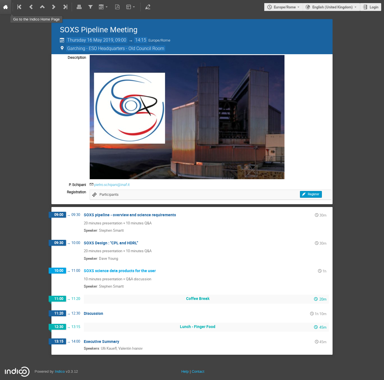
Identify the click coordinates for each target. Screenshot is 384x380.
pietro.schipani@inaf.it (112, 185)
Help (185, 371)
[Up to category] (42, 7)
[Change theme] (131, 7)
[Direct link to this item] (180, 215)
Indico (60, 371)
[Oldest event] (20, 7)
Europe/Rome (285, 7)
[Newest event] (64, 7)
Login (374, 7)
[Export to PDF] (117, 7)
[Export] (104, 7)
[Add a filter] (90, 7)
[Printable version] (79, 7)
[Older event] (31, 7)
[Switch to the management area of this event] (147, 7)
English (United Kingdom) (332, 7)
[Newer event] (53, 7)
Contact (198, 371)
